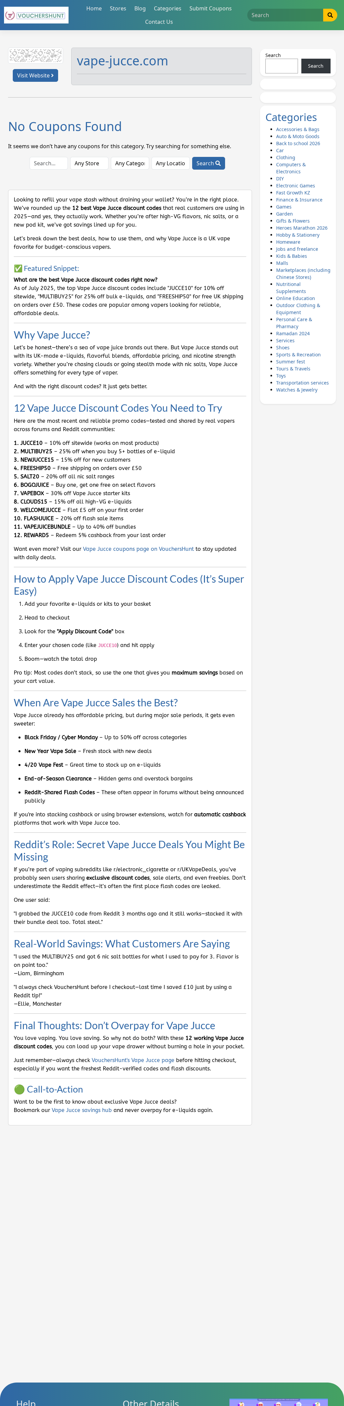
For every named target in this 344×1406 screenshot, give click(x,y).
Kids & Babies (291, 256)
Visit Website (34, 75)
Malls (282, 263)
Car (280, 150)
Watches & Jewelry (296, 390)
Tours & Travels (293, 368)
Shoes (283, 347)
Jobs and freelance (297, 249)
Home (94, 8)
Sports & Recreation (298, 354)
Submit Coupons (210, 8)
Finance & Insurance (299, 199)
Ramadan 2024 (293, 333)
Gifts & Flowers (293, 221)
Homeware (288, 242)
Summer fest (290, 361)
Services (285, 340)
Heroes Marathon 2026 (302, 228)
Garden (284, 214)
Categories (167, 8)
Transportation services (302, 382)
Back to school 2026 (298, 143)
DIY (280, 178)
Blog (140, 8)
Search (206, 163)
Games (284, 206)
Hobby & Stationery (297, 235)
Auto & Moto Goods (297, 136)
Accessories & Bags (297, 129)
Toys (281, 375)
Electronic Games (295, 185)
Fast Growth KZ (293, 192)
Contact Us (159, 21)
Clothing (285, 157)
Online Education (295, 298)
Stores (118, 8)
